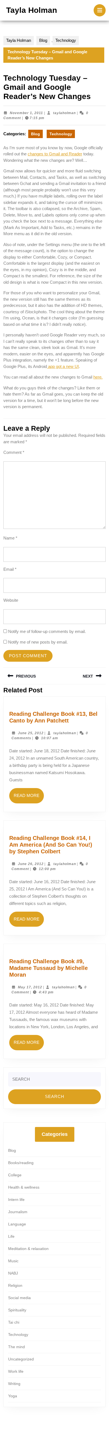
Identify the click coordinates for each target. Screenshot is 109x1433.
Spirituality (17, 1310)
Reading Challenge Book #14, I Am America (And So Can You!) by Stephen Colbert (50, 844)
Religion (15, 1285)
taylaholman (64, 113)
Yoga (12, 1396)
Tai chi (13, 1322)
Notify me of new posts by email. (38, 642)
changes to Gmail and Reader (55, 153)
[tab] (100, 10)
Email (9, 569)
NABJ (13, 1273)
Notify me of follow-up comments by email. (47, 631)
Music (13, 1261)
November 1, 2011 (26, 113)
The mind (16, 1347)
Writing (14, 1383)
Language (17, 1224)
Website (10, 600)
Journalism (17, 1212)
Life (11, 1236)
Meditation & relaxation (28, 1248)
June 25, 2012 (31, 733)
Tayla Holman (31, 10)
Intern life (16, 1199)
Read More (29, 798)
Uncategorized (21, 1359)
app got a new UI (63, 366)
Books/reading (21, 1162)
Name (10, 538)
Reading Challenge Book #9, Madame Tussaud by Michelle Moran (48, 968)
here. (98, 377)
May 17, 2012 (30, 987)
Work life (15, 1371)
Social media (19, 1297)
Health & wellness (23, 1187)
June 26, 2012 (31, 864)
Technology (65, 40)
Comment (13, 452)
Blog (43, 40)
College (15, 1175)
